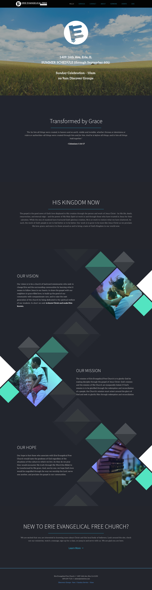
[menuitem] (71, 4)
